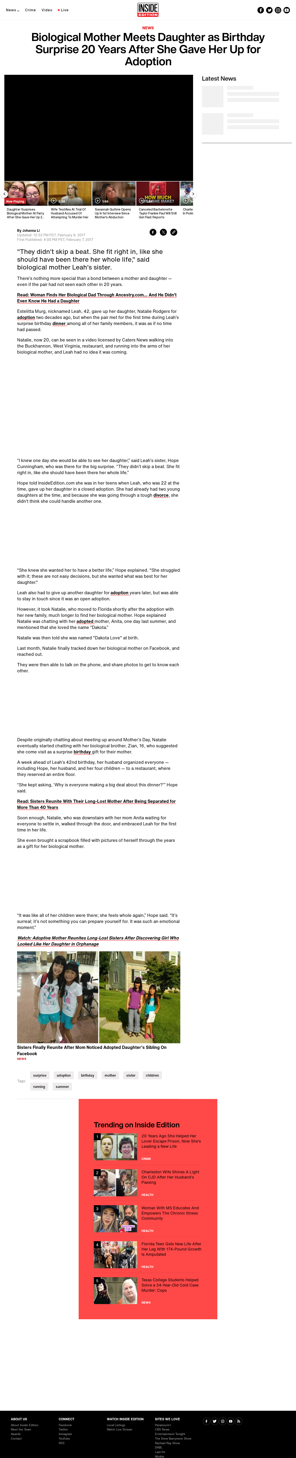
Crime (30, 10)
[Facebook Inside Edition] (260, 10)
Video (47, 10)
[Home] (147, 10)
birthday (83, 752)
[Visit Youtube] (230, 1421)
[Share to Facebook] (153, 232)
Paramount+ (163, 1425)
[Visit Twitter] (214, 1421)
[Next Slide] (193, 194)
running (39, 1086)
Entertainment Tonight (170, 1434)
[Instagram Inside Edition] (278, 10)
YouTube (64, 1439)
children (152, 1075)
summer (62, 1086)
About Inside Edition (24, 1425)
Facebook (65, 1425)
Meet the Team (21, 1429)
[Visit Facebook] (206, 1421)
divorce (161, 495)
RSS (62, 1443)
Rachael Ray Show (167, 1443)
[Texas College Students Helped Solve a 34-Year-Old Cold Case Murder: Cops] (148, 1290)
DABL (159, 1447)
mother (110, 1075)
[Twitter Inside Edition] (269, 10)
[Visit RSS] (238, 1421)
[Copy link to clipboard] (174, 232)
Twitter (63, 1429)
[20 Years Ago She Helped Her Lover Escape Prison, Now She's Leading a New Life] (148, 1146)
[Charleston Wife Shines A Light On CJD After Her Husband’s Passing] (148, 1182)
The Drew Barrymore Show (173, 1439)
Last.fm (160, 1452)
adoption (26, 317)
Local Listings (116, 1425)
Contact (16, 1439)
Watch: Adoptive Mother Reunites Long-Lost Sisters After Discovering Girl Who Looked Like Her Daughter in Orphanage (98, 941)
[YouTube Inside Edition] (286, 10)
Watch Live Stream (119, 1429)
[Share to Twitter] (163, 232)
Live (65, 10)
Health (147, 1194)
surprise (39, 1075)
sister (130, 1075)
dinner (59, 323)
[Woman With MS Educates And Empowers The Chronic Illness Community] (148, 1218)
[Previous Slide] (4, 194)
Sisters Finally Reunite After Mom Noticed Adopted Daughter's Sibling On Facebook (92, 1050)
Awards (16, 1434)
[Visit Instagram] (222, 1421)
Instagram (65, 1434)
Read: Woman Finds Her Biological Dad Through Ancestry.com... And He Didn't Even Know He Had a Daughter (97, 298)
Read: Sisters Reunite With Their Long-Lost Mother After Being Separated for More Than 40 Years (96, 804)
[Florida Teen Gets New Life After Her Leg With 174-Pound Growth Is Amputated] (148, 1254)
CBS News (162, 1429)
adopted (85, 621)
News (11, 10)
